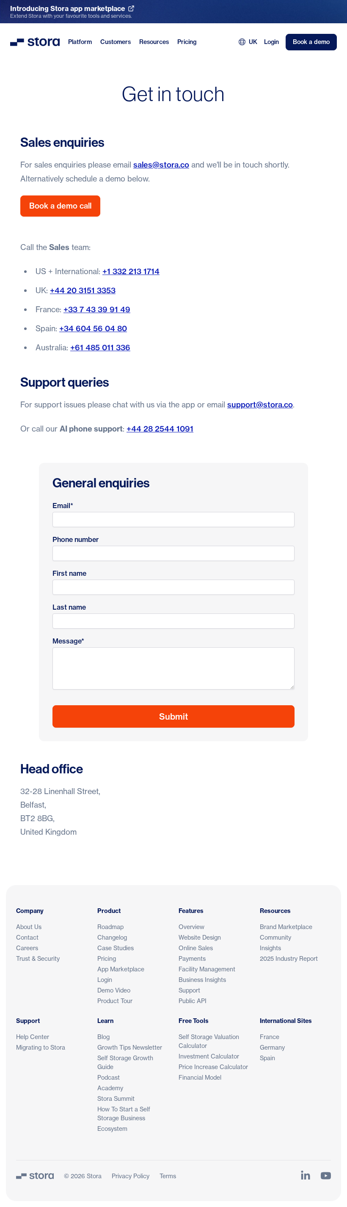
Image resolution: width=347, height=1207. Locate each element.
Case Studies (115, 947)
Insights (270, 947)
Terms (168, 1176)
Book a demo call (60, 206)
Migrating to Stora (40, 1047)
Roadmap (110, 926)
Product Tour (114, 1000)
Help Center (32, 1036)
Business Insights (202, 979)
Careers (27, 947)
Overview (191, 926)
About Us (28, 926)
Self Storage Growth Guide (125, 1062)
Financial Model (200, 1077)
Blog (103, 1036)
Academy (110, 1088)
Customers (115, 42)
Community (275, 937)
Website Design (200, 937)
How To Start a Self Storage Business (123, 1113)
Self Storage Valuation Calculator (209, 1041)
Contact (27, 937)
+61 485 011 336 (100, 347)
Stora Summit (116, 1098)
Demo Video (113, 990)
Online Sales (196, 947)
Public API (193, 1000)
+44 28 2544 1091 (160, 429)
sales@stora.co (161, 165)
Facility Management (207, 969)
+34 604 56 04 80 (93, 328)
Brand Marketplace (286, 926)
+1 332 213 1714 (131, 271)
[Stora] (35, 1175)
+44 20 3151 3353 (83, 290)
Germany (272, 1047)
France (269, 1036)
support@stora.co (260, 405)
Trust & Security (38, 958)
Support (189, 990)
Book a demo (311, 42)
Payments (192, 958)
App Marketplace (120, 969)
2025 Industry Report (289, 958)
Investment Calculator (209, 1056)
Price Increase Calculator (213, 1066)
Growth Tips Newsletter (129, 1047)
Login (271, 42)
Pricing (186, 42)
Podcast (108, 1077)
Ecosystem (112, 1128)
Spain (267, 1057)
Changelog (112, 937)
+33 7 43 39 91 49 (96, 309)
